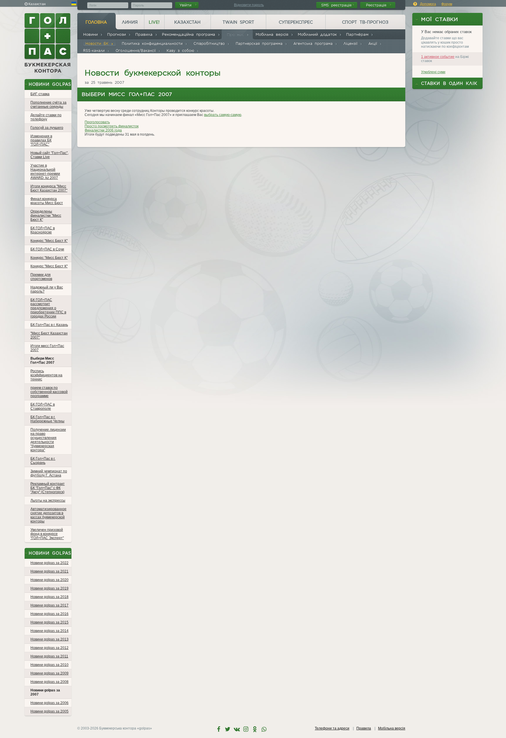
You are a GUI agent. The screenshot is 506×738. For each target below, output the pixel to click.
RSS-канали (95, 50)
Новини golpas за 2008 (49, 682)
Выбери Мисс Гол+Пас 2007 (42, 360)
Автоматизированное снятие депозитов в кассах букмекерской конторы (48, 515)
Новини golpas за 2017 (49, 605)
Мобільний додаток (318, 34)
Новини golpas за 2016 (49, 614)
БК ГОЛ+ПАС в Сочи (47, 249)
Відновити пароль (249, 5)
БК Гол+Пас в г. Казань (49, 325)
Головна (96, 22)
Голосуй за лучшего (46, 128)
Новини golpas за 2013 (49, 639)
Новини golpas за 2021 (49, 571)
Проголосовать (97, 122)
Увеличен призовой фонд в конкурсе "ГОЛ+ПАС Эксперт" (47, 534)
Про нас (236, 34)
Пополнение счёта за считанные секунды (48, 104)
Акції (374, 43)
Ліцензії (351, 43)
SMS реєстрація (336, 5)
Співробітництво (210, 43)
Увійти (187, 5)
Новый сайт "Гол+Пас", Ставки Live (49, 155)
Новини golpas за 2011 (49, 656)
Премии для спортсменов (41, 277)
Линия (130, 22)
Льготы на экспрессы (47, 500)
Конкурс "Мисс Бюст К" (49, 241)
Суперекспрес (296, 22)
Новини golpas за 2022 (49, 563)
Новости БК (98, 43)
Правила (145, 34)
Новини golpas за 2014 (49, 631)
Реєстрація (377, 5)
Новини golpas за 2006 (49, 703)
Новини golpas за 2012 (49, 648)
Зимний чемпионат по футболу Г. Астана (48, 473)
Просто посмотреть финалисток (112, 126)
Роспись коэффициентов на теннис (46, 375)
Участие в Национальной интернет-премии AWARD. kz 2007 (45, 171)
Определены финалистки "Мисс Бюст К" (45, 215)
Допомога (428, 4)
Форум (446, 4)
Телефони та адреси (332, 728)
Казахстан (187, 22)
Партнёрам (358, 34)
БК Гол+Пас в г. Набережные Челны (47, 419)
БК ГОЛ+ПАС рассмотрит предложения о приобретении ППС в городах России (48, 308)
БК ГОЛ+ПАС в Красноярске (42, 230)
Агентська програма (314, 43)
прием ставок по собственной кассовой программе (49, 392)
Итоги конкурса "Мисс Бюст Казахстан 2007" (48, 188)
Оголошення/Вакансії (137, 50)
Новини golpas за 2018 (49, 597)
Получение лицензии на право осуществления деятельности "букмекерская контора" (48, 440)
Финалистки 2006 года (103, 130)
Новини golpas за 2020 (49, 580)
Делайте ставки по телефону (45, 117)
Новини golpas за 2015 (49, 622)
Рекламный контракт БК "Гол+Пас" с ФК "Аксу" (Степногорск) (47, 488)
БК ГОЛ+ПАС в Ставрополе (42, 406)
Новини (91, 34)
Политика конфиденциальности (153, 43)
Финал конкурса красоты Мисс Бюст (46, 201)
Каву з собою (181, 50)
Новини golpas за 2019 (49, 588)
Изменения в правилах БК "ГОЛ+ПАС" (41, 140)
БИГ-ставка (39, 94)
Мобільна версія (273, 34)
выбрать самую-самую (222, 115)
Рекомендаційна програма (190, 34)
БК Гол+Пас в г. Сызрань (42, 461)
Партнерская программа (260, 43)
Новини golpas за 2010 (49, 665)
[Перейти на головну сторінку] (48, 43)
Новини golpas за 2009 (49, 673)
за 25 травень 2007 (104, 82)
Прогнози (117, 34)
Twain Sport (238, 22)
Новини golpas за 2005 (49, 711)
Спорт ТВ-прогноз (365, 22)
